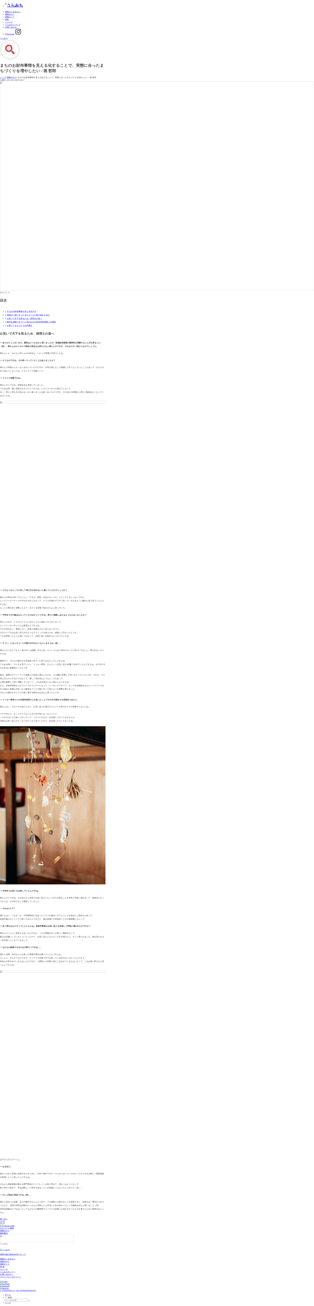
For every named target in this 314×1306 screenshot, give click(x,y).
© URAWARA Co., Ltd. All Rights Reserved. (18, 1290)
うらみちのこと (7, 1272)
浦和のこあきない (13, 12)
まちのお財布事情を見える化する (21, 311)
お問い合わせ (11, 27)
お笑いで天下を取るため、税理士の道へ (24, 318)
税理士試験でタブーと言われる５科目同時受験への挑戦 (31, 322)
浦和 (12, 1228)
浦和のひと (10, 14)
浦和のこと (10, 17)
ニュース (9, 22)
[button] (29, 1300)
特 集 (2, 1267)
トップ (3, 77)
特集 (7, 20)
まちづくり (5, 1228)
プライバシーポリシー (10, 1277)
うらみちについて (13, 25)
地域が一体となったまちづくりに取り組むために (28, 315)
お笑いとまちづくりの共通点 (19, 325)
